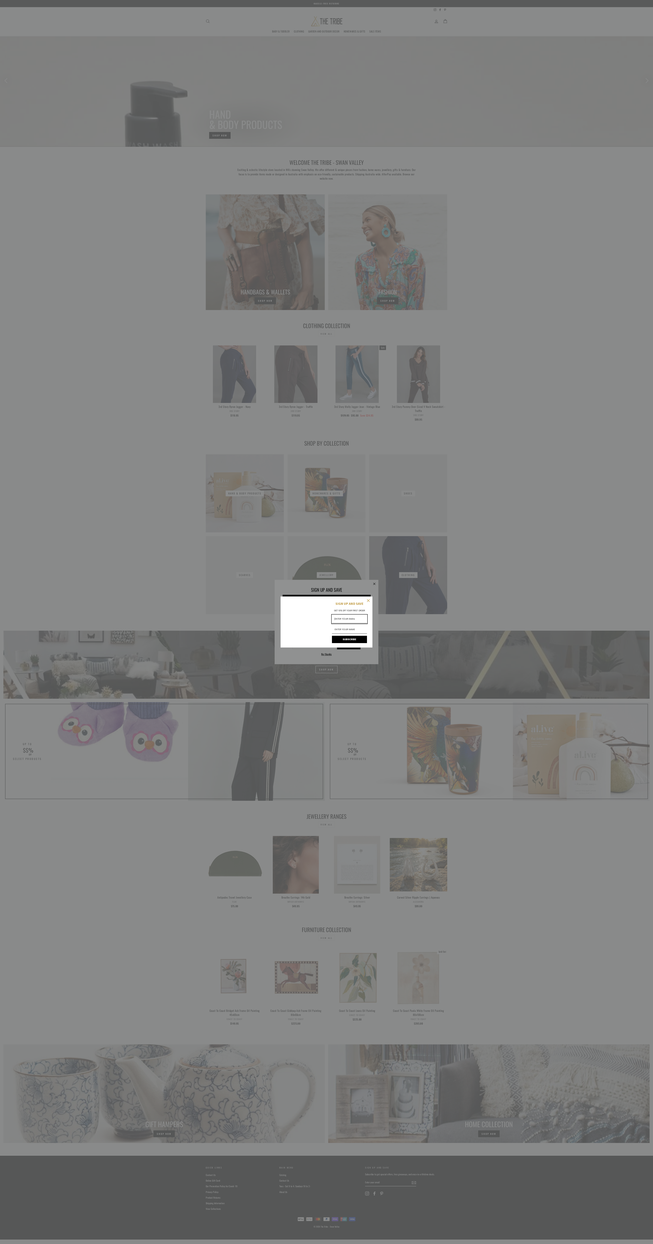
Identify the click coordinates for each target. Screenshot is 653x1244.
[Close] (368, 600)
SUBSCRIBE (349, 639)
